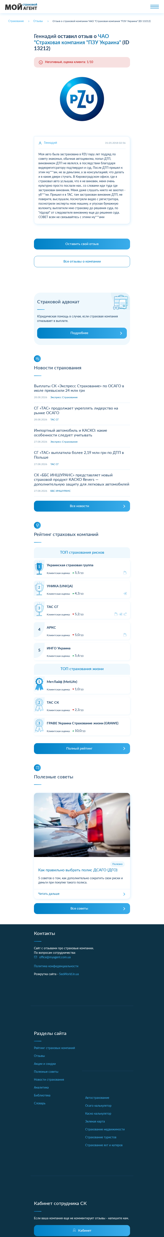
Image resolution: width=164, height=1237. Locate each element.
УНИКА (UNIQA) (60, 586)
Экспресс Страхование (64, 397)
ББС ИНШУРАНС (60, 491)
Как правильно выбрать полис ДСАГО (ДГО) (77, 870)
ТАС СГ (54, 419)
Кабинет (84, 1230)
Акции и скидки (45, 1063)
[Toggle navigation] (154, 7)
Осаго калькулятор (98, 1105)
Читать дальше (48, 893)
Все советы (79, 908)
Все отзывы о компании (82, 261)
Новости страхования (49, 1079)
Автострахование (97, 1097)
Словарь (39, 1103)
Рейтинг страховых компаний (54, 1048)
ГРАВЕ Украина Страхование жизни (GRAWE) (82, 723)
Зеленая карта (95, 1121)
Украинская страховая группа (70, 565)
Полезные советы (46, 1071)
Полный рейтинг (79, 748)
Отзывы (39, 1056)
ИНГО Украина (58, 648)
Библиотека (42, 1095)
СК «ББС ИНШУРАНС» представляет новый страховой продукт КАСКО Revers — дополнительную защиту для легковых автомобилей (81, 479)
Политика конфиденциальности (56, 966)
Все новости (79, 506)
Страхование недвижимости (105, 1129)
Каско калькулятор (98, 1113)
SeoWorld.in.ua (69, 974)
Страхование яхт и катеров (104, 1145)
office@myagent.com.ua (55, 957)
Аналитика (41, 1087)
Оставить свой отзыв (82, 244)
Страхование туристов (100, 1137)
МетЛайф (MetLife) (62, 682)
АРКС (51, 627)
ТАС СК (53, 702)
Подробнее (79, 333)
